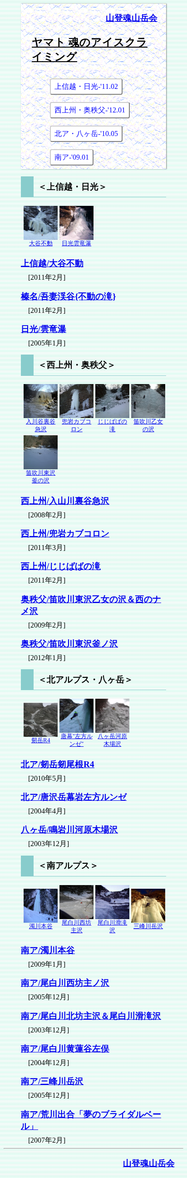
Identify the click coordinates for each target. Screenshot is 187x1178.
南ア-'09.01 (71, 157)
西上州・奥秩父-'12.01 (89, 110)
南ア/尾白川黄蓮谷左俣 (65, 1048)
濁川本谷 (41, 926)
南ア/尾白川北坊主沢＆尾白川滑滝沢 (91, 1016)
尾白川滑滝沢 (112, 927)
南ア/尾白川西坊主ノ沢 (65, 983)
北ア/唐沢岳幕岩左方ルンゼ (74, 797)
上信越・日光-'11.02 (86, 86)
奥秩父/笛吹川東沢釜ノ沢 (69, 643)
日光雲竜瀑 (76, 243)
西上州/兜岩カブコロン (65, 533)
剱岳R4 (40, 740)
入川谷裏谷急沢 (40, 426)
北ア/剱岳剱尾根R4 (57, 764)
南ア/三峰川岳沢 (52, 1081)
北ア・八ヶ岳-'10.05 (86, 133)
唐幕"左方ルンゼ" (77, 740)
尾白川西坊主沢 (76, 927)
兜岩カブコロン (76, 426)
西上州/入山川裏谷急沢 (65, 501)
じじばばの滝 (112, 426)
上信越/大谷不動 (52, 263)
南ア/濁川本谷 (48, 950)
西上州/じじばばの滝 (61, 566)
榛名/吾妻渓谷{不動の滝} (68, 296)
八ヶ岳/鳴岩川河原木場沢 (69, 829)
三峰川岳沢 (148, 926)
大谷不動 (41, 243)
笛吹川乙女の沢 (148, 426)
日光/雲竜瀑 (43, 329)
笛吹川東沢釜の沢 (40, 477)
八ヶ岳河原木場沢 (112, 740)
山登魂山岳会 (131, 18)
